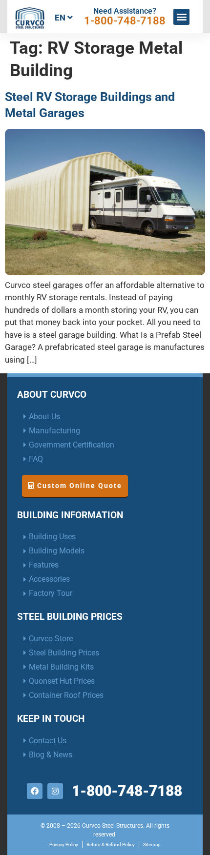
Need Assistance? (124, 11)
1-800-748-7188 (125, 21)
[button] (181, 17)
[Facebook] (34, 791)
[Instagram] (55, 791)
